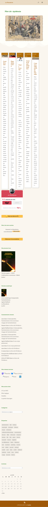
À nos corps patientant (13, 345)
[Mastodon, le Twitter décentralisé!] (3, 374)
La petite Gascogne (6, 398)
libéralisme (16, 442)
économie (8, 454)
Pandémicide (12, 64)
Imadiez (3, 396)
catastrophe (4, 427)
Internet (9, 439)
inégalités (14, 439)
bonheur (14, 424)
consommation (17, 432)
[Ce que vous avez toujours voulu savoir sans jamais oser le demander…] (20, 377)
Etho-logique (5, 393)
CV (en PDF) (4, 390)
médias (6, 447)
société (15, 449)
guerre (14, 437)
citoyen (3, 429)
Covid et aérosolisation (28, 65)
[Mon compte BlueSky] (12, 374)
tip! (7, 202)
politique (16, 447)
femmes (3, 437)
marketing (13, 444)
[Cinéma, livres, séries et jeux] (18, 373)
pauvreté (11, 447)
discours (4, 434)
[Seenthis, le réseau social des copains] (7, 373)
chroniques (10, 427)
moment (18, 444)
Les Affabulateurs (5, 442)
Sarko (11, 449)
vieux (12, 452)
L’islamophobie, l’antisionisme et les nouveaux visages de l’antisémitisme (10, 321)
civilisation (8, 429)
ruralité (3, 449)
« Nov (3, 493)
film (7, 437)
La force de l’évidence (15, 325)
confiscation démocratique (7, 432)
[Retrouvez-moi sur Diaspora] (6, 376)
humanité (4, 439)
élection (13, 454)
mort (3, 447)
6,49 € (3, 306)
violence (16, 452)
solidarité (20, 449)
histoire (18, 437)
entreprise (18, 434)
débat (8, 434)
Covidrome (4, 63)
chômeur (16, 427)
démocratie (12, 434)
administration (5, 424)
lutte (3, 444)
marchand (7, 444)
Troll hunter (20, 67)
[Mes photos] (14, 376)
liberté (12, 442)
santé (7, 449)
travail (8, 452)
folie (10, 437)
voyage (3, 454)
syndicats (4, 452)
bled (11, 424)
